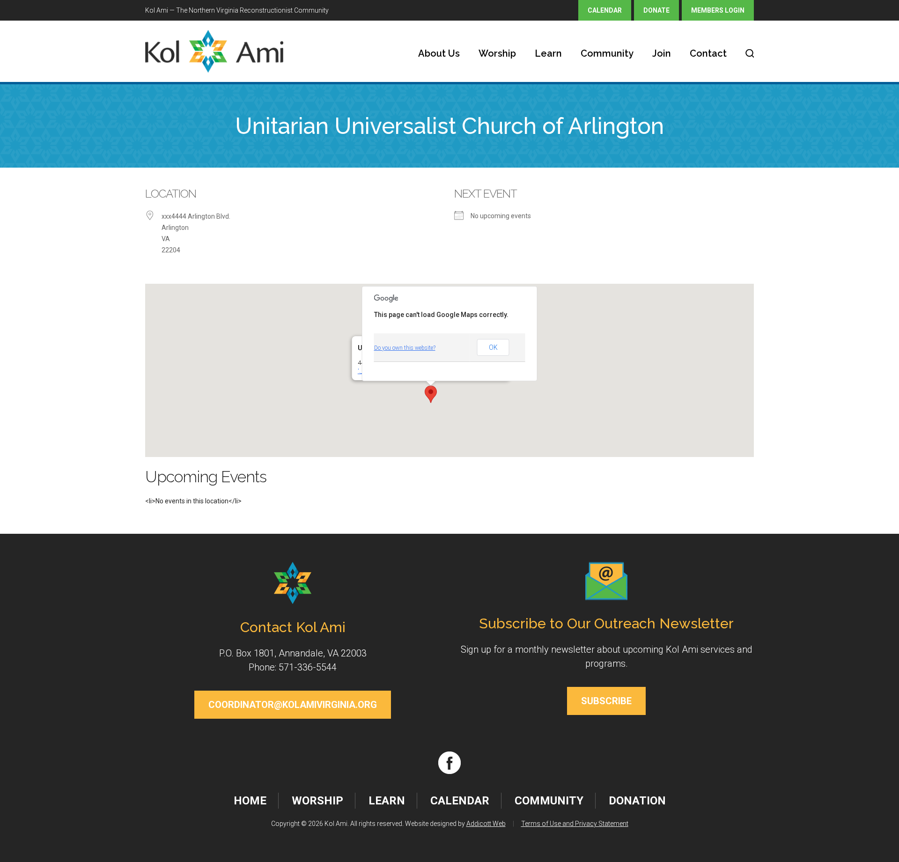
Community (607, 53)
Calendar (605, 10)
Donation (637, 800)
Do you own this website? (404, 348)
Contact (708, 53)
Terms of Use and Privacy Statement (574, 823)
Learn (548, 53)
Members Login (717, 10)
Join (661, 53)
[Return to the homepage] (214, 51)
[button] (431, 394)
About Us (439, 53)
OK (493, 347)
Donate (656, 10)
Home (250, 800)
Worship (497, 53)
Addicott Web (486, 823)
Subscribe (606, 701)
